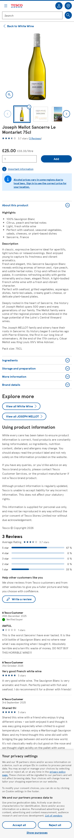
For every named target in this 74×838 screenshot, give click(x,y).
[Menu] (5, 5)
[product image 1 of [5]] (37, 67)
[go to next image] (66, 113)
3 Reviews (35, 138)
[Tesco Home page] (17, 6)
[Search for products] (68, 15)
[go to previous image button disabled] (7, 113)
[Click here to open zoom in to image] (9, 94)
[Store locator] (68, 5)
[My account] (59, 5)
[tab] (22, 114)
